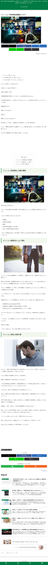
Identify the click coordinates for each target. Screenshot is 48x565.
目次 (22, 157)
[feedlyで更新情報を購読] (12, 466)
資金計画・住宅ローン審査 (6, 449)
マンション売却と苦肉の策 (23, 164)
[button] (31, 49)
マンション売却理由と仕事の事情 (24, 159)
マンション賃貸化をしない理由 (24, 162)
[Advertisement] (24, 64)
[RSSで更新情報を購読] (35, 466)
